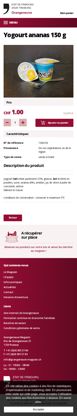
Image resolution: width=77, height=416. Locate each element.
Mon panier (66, 13)
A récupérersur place (31, 235)
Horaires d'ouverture (16, 297)
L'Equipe (8, 277)
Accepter (38, 409)
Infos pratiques (13, 282)
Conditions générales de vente (22, 328)
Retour (13, 217)
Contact (8, 292)
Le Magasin (10, 272)
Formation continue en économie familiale (29, 318)
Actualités (10, 287)
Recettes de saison (15, 323)
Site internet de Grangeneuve (21, 313)
